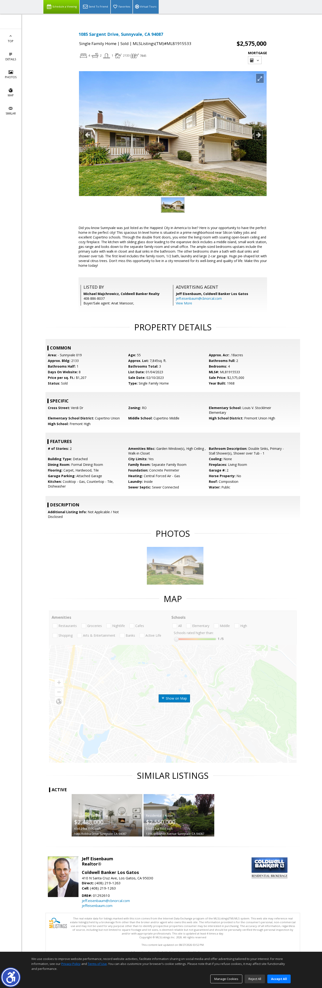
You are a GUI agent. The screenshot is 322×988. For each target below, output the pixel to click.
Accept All (279, 979)
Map (11, 95)
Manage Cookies (226, 979)
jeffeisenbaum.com (97, 905)
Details (10, 59)
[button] (11, 977)
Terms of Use (97, 964)
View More (184, 303)
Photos (11, 77)
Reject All (254, 979)
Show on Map (176, 698)
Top (10, 41)
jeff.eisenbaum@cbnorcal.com (199, 298)
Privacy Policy (71, 964)
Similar (11, 113)
